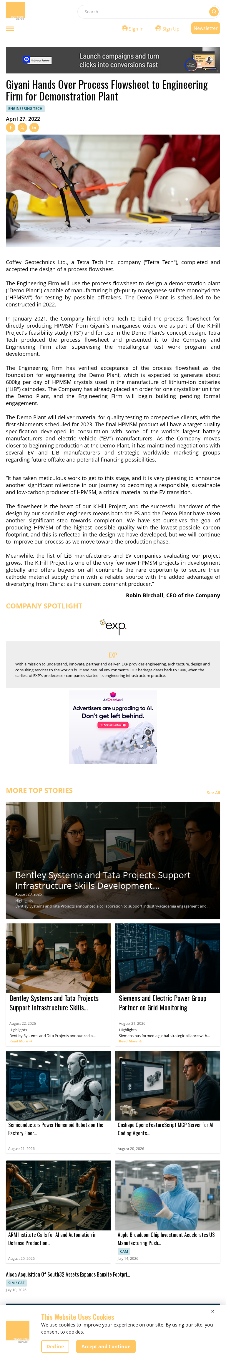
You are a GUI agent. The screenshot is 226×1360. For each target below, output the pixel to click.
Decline (55, 1346)
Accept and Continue (106, 1346)
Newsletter (206, 28)
